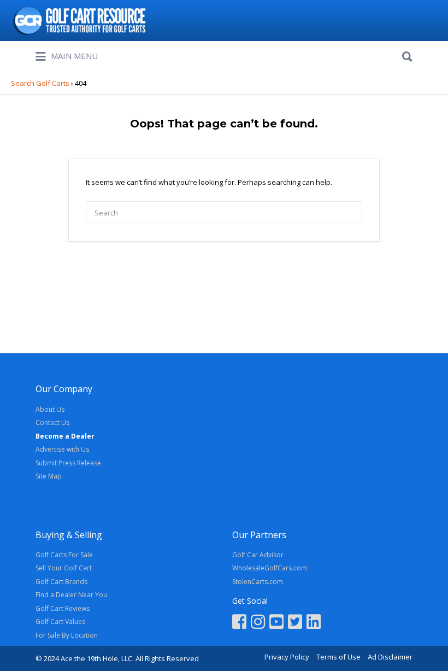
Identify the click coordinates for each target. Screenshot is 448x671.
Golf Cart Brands (61, 581)
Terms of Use (338, 657)
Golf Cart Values (60, 621)
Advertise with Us (62, 449)
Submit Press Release (68, 463)
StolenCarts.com (257, 581)
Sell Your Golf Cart (64, 568)
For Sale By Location (67, 635)
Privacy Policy (286, 657)
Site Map (49, 476)
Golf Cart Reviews (63, 608)
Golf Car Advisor (258, 554)
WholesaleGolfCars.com (269, 568)
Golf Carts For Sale (64, 554)
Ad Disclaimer (390, 657)
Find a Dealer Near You (71, 594)
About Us (50, 409)
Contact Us (52, 422)
